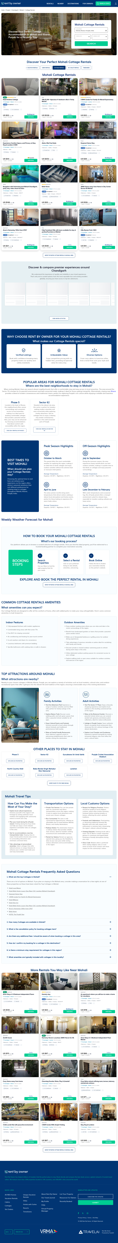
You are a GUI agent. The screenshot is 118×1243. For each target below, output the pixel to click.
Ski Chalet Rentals (73, 67)
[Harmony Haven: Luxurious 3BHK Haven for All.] (59, 1025)
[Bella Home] (59, 173)
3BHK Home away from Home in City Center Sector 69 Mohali (96, 187)
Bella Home (46, 186)
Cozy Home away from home (13, 1081)
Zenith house (7, 1038)
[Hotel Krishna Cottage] (20, 86)
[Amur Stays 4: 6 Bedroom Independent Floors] (20, 981)
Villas (25, 1200)
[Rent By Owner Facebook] (78, 1213)
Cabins (7, 1202)
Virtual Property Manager (47, 1209)
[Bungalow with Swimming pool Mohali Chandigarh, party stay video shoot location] (20, 173)
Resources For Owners (68, 1197)
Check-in (79, 36)
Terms (89, 1217)
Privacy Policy (82, 1217)
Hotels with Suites (30, 1204)
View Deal (31, 117)
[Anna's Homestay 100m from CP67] (20, 217)
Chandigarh (7, 102)
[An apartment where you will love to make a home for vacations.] (97, 981)
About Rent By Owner (49, 1194)
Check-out (96, 36)
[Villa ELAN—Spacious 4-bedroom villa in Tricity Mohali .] (59, 86)
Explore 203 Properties (102, 761)
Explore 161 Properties (15, 775)
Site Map (95, 1217)
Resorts (26, 1208)
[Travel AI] (89, 1232)
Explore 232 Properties (44, 761)
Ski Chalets (9, 1209)
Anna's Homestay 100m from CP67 (15, 230)
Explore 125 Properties (73, 775)
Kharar (113, 391)
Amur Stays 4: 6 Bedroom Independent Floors (18, 994)
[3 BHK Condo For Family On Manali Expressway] (97, 86)
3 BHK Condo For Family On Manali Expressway (97, 99)
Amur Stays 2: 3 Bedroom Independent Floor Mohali (96, 1038)
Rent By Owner (86, 1221)
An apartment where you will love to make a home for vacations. (98, 995)
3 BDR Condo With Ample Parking (53, 1125)
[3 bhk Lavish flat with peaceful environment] (20, 1112)
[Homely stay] (59, 981)
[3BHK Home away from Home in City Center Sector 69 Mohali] (97, 173)
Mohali (12, 102)
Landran (90, 102)
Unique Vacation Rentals (30, 67)
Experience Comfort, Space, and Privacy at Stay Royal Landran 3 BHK (19, 144)
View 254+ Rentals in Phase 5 (15, 430)
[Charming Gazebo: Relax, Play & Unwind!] (59, 1068)
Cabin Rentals (46, 67)
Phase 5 (12, 1040)
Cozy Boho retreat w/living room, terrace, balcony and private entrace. (97, 1082)
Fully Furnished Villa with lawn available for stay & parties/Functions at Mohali (59, 231)
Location (79, 29)
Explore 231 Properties (73, 761)
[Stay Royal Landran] (97, 1112)
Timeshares (86, 67)
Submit (95, 1202)
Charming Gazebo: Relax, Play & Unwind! (56, 1081)
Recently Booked (66, 1201)
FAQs (43, 1205)
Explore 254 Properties (15, 761)
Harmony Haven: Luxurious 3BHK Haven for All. (58, 1038)
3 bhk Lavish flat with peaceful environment (18, 1125)
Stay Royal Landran (87, 1125)
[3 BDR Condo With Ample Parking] (59, 1112)
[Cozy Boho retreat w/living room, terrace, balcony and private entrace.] (97, 1068)
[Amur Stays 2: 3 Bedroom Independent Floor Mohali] (97, 1025)
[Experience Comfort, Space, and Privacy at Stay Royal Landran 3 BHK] (20, 130)
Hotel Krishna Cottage (10, 99)
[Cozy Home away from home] (20, 1068)
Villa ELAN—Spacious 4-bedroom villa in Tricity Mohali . (58, 100)
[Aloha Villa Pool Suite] (59, 130)
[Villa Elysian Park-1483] (97, 217)
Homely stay (46, 994)
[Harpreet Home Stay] (97, 130)
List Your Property (66, 1194)
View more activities (59, 318)
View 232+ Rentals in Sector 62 (44, 429)
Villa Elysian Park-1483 (88, 230)
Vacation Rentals (11, 1198)
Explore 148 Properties (44, 775)
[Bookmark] (36, 80)
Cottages (8, 1205)
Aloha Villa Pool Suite (49, 143)
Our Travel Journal (48, 1197)
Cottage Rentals (59, 67)
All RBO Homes (10, 1195)
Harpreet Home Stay (88, 143)
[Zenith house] (20, 1025)
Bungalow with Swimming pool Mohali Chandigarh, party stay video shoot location (20, 187)
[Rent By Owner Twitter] (83, 1213)
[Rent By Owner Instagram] (87, 1213)
